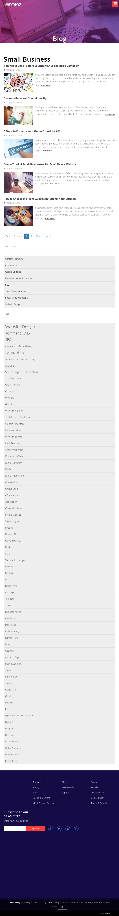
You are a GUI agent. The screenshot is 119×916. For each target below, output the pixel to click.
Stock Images (12, 521)
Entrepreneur (11, 676)
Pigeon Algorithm (13, 663)
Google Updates (13, 271)
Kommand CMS (17, 333)
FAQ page (10, 592)
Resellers (95, 787)
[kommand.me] (16, 4)
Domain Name (12, 534)
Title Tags (9, 598)
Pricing (36, 787)
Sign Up (35, 828)
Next (38, 236)
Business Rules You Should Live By (25, 98)
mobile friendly (12, 631)
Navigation (10, 728)
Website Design (12, 304)
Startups (9, 683)
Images (9, 527)
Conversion (11, 482)
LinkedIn (9, 572)
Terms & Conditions (100, 803)
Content (10, 391)
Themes (37, 782)
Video (8, 605)
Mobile (9, 365)
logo (7, 709)
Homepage (10, 735)
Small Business (14, 378)
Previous (18, 236)
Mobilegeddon (12, 754)
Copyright (9, 650)
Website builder (14, 411)
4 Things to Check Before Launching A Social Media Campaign (41, 65)
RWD (8, 469)
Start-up (9, 670)
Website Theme (13, 437)
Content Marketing (14, 258)
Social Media (12, 385)
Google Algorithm (14, 424)
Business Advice (13, 611)
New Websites (13, 430)
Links (7, 644)
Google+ (9, 696)
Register (108, 913)
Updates (9, 547)
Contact (95, 782)
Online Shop (11, 488)
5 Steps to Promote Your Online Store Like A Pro (33, 131)
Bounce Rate (11, 741)
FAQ (7, 579)
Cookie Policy (97, 797)
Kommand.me (14, 353)
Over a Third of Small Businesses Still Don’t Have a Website (40, 164)
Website (10, 398)
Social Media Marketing (16, 297)
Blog (64, 782)
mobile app (10, 624)
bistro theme (11, 760)
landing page (11, 585)
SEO (7, 284)
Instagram (10, 566)
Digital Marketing (14, 475)
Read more (46, 85)
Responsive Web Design (20, 359)
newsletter (10, 618)
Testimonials (68, 787)
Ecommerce (11, 265)
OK (62, 907)
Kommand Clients (15, 456)
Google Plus (11, 689)
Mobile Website (13, 514)
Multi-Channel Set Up (43, 803)
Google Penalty (13, 540)
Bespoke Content (41, 797)
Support (66, 792)
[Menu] (115, 4)
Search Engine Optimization (21, 372)
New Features (12, 443)
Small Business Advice (16, 291)
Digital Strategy (13, 462)
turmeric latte (11, 637)
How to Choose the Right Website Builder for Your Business (40, 198)
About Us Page (12, 657)
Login (102, 913)
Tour (35, 792)
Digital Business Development (19, 715)
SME (7, 553)
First (8, 236)
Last (47, 236)
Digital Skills (11, 722)
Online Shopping (13, 748)
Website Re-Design (15, 560)
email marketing (14, 450)
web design (11, 501)
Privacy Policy (97, 792)
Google (9, 404)
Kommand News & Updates (18, 278)
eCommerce (11, 495)
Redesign (9, 702)
